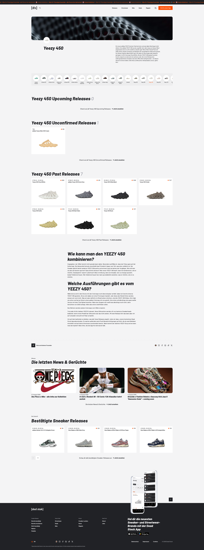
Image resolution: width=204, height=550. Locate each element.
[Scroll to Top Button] (171, 499)
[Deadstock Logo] (34, 8)
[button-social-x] (172, 345)
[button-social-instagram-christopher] (156, 345)
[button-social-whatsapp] (165, 345)
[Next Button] (38, 458)
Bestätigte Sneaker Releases (59, 420)
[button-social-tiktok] (168, 345)
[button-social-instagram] (159, 345)
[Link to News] (40, 8)
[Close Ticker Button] (172, 2)
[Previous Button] (33, 458)
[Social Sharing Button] (33, 345)
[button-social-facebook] (162, 345)
